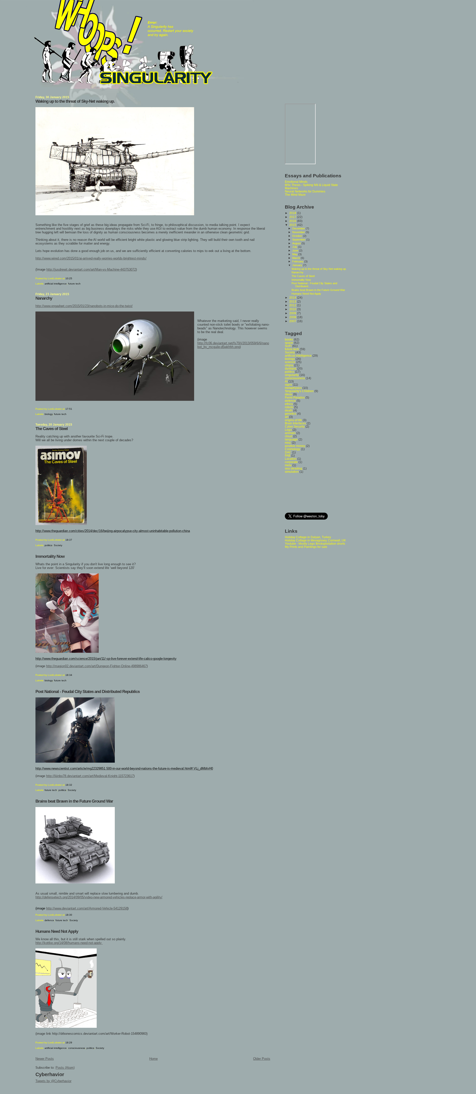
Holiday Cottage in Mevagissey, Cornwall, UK (315, 540)
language (291, 439)
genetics (290, 413)
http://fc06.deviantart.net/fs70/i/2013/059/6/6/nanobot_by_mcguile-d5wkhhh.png (233, 345)
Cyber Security (295, 426)
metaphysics (293, 387)
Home (153, 1059)
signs (288, 384)
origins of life (293, 420)
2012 (293, 305)
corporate (291, 462)
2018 (293, 213)
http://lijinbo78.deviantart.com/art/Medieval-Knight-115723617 (90, 776)
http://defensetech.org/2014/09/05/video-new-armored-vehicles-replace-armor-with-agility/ (98, 897)
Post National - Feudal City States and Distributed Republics (87, 691)
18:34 (68, 675)
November (299, 232)
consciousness (76, 1048)
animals (290, 433)
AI (286, 381)
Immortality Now (49, 556)
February (298, 261)
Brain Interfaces (295, 423)
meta (288, 465)
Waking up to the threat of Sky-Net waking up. (75, 101)
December (299, 228)
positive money (295, 445)
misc (288, 442)
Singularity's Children (299, 391)
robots (289, 407)
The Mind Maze (295, 194)
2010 (293, 309)
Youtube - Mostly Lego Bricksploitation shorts (315, 543)
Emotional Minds (296, 181)
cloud (288, 436)
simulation (292, 471)
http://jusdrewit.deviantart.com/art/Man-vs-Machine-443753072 (91, 269)
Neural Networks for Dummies (305, 191)
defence (49, 920)
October (297, 235)
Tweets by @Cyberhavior (53, 1081)
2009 (293, 313)
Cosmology (292, 449)
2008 (293, 317)
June (295, 250)
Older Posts (261, 1059)
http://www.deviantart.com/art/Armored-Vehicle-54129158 (86, 908)
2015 (293, 224)
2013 (293, 301)
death (289, 410)
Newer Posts (44, 1059)
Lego (288, 429)
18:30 (68, 914)
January (297, 265)
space (289, 342)
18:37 (68, 539)
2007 (293, 321)
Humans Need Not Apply (56, 931)
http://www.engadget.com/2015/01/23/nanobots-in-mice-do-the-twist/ (84, 306)
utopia (289, 365)
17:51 (68, 408)
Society (58, 545)
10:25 (68, 278)
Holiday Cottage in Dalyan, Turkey (308, 537)
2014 (293, 297)
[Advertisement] (307, 492)
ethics (289, 404)
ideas (288, 394)
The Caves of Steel (51, 428)
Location (291, 458)
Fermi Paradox (295, 397)
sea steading (293, 468)
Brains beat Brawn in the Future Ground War (74, 801)
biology (49, 414)
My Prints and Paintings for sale (306, 546)
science (290, 362)
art (286, 416)
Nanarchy (43, 298)
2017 (293, 217)
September (299, 239)
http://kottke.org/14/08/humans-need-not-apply (69, 943)
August (296, 243)
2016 (293, 220)
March (296, 257)
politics (48, 545)
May (295, 254)
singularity (292, 374)
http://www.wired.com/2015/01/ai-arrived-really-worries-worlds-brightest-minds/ (91, 258)
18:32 (68, 784)
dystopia (290, 368)
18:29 (68, 1042)
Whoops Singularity (25, 7)
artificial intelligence (56, 283)
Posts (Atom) (65, 1067)
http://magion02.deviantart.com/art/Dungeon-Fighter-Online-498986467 (96, 666)
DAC (288, 452)
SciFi (288, 345)
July (295, 246)
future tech (74, 283)
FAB (287, 455)
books (289, 339)
